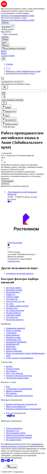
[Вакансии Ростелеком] (26, 222)
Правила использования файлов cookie (17, 20)
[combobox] (12, 81)
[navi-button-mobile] (3, 59)
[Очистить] (4, 87)
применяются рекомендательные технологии (22, 445)
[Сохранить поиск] (3, 94)
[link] (5, 45)
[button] (4, 51)
